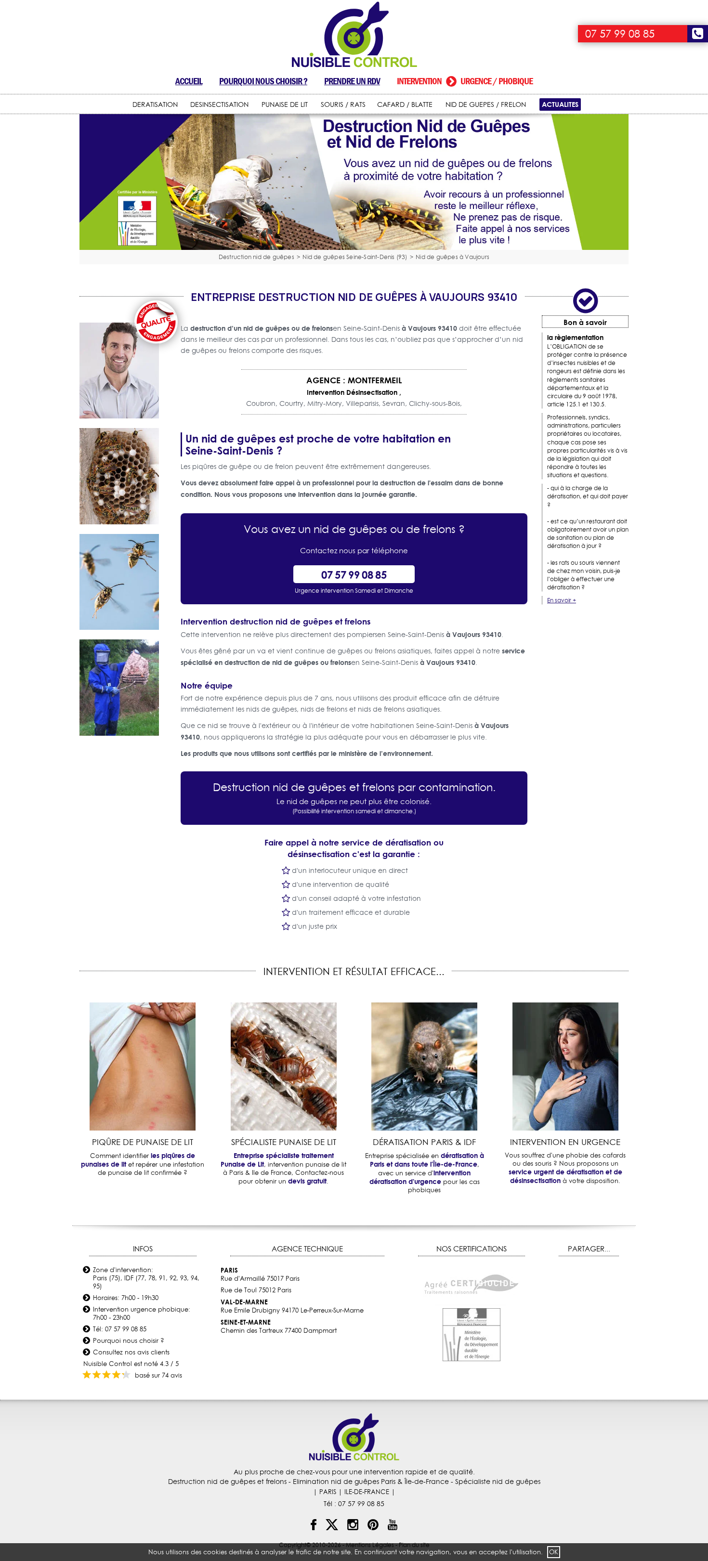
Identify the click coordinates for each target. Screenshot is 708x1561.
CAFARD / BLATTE (405, 104)
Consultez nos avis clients (131, 1352)
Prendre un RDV (352, 81)
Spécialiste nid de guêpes (497, 1481)
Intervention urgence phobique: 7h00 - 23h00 (141, 1313)
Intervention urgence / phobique (465, 81)
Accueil (188, 81)
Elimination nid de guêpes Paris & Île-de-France (371, 1481)
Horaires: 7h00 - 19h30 (125, 1297)
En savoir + (561, 600)
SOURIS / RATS (343, 104)
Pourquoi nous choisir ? (263, 81)
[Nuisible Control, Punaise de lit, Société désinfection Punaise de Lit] (354, 35)
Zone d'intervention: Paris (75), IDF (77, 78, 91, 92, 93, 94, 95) (146, 1277)
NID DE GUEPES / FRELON (486, 104)
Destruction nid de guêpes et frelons (227, 1481)
